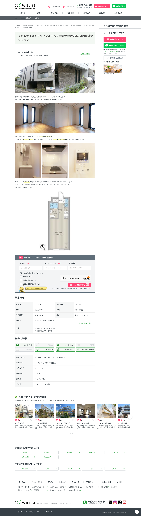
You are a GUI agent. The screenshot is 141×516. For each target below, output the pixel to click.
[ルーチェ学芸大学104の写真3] (35, 118)
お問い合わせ (120, 6)
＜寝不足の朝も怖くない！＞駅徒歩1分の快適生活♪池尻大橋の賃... (127, 426)
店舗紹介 (102, 13)
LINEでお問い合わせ (116, 45)
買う (38, 13)
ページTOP (137, 512)
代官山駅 (47, 452)
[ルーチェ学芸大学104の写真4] (75, 118)
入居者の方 (118, 13)
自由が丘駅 (47, 457)
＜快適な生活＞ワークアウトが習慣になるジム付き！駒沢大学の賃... (65, 427)
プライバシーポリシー (35, 512)
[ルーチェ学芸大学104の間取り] (55, 221)
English (52, 490)
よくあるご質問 (103, 487)
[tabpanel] (24, 416)
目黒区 (70, 469)
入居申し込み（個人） (39, 487)
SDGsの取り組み (74, 490)
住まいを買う (76, 482)
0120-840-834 (85, 5)
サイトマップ (48, 512)
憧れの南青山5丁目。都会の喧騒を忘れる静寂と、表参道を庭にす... (86, 427)
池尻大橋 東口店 (109, 73)
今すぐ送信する (81, 285)
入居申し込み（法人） (57, 487)
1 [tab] (70, 433)
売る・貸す (54, 13)
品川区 (114, 469)
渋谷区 (47, 469)
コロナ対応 (61, 490)
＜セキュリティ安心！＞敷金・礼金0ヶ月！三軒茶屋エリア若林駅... (44, 427)
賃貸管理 (70, 13)
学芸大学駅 (114, 452)
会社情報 (119, 482)
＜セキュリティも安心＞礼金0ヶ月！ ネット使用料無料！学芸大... (24, 426)
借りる (22, 13)
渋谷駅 (25, 452)
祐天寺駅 (92, 452)
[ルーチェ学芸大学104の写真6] (55, 160)
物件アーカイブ (22, 512)
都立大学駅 (25, 457)
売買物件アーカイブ (40, 490)
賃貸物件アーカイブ (24, 490)
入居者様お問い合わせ (75, 487)
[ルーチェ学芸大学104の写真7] (82, 160)
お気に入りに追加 (116, 58)
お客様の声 (86, 13)
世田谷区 (25, 469)
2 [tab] (72, 433)
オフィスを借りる (23, 487)
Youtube (124, 502)
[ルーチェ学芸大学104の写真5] (28, 160)
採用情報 (114, 487)
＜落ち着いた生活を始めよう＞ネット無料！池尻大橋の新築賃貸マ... (106, 427)
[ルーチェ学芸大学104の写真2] (75, 78)
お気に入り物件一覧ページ (111, 51)
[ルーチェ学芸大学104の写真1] (35, 78)
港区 (92, 469)
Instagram (115, 502)
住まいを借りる (37, 482)
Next (130, 417)
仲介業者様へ (90, 487)
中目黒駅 (70, 452)
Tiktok (120, 502)
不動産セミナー (91, 482)
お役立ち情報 (106, 482)
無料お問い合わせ (103, 6)
